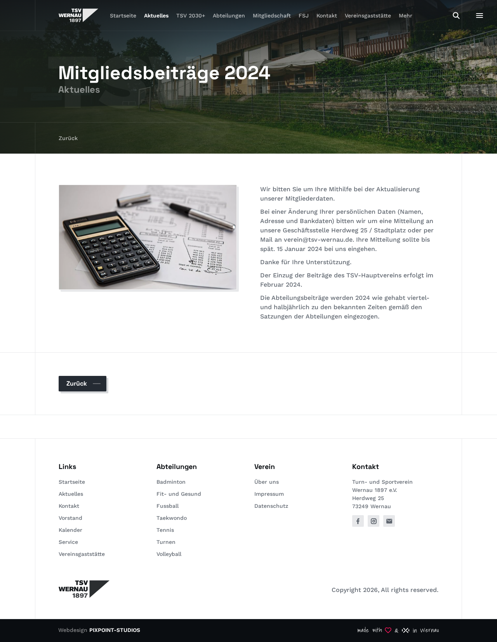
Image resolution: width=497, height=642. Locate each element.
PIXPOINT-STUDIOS (114, 630)
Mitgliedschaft (272, 15)
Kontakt (326, 15)
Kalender (70, 530)
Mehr (405, 15)
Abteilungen (229, 15)
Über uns (266, 482)
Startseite (123, 15)
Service (68, 542)
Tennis (165, 530)
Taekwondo (171, 518)
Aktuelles (156, 15)
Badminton (171, 482)
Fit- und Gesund (178, 494)
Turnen (166, 542)
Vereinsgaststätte (368, 15)
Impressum (269, 494)
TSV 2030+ (190, 15)
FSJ (304, 15)
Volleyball (168, 554)
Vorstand (70, 518)
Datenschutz (271, 506)
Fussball (167, 506)
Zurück (68, 138)
